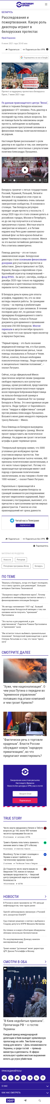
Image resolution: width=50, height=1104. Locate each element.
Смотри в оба (15, 962)
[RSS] (36, 1077)
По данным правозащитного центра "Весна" (25, 102)
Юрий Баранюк (9, 38)
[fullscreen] (45, 180)
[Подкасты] (43, 1077)
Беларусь (7, 12)
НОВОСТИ (11, 896)
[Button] (12, 49)
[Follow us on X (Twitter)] (10, 1077)
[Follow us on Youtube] (17, 1077)
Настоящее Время (15, 165)
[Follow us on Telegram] (30, 1077)
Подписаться (25, 525)
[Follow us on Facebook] (4, 1077)
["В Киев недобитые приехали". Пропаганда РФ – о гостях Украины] (25, 992)
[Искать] (40, 1100)
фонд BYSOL (8, 276)
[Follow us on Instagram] (23, 1077)
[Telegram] (25, 1100)
